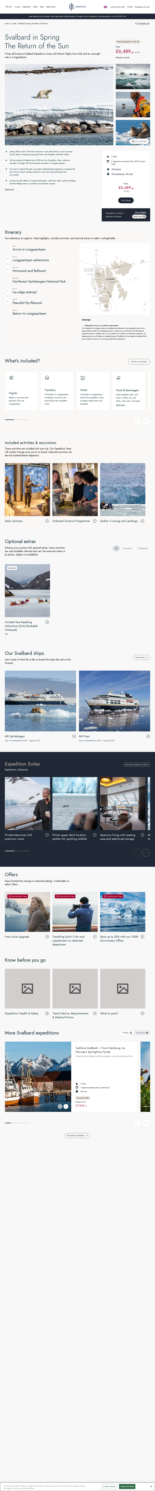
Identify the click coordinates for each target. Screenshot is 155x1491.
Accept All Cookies (127, 1486)
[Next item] (65, 1106)
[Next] (146, 421)
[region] (77, 398)
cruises (13, 23)
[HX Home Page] (77, 7)
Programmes (143, 548)
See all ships (140, 657)
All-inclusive (116, 169)
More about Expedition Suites (135, 764)
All (116, 548)
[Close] (151, 1486)
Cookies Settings (109, 1486)
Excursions (127, 548)
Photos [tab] (125, 1032)
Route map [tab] (140, 1032)
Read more (137, 216)
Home (7, 23)
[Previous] (137, 421)
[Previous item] (60, 1106)
